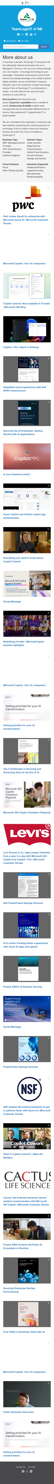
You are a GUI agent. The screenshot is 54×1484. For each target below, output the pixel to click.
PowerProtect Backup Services (20, 1067)
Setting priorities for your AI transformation (19, 727)
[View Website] (31, 34)
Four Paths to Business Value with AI (24, 1331)
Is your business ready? (16, 474)
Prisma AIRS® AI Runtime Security (22, 986)
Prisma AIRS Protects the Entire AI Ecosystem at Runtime (22, 1246)
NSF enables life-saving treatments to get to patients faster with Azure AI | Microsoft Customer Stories (26, 1110)
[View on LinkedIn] (26, 34)
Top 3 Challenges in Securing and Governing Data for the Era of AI (22, 770)
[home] (27, 17)
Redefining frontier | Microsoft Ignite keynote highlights (23, 643)
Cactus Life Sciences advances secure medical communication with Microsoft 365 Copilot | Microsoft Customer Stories (26, 1201)
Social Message (12, 601)
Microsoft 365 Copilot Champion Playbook (27, 812)
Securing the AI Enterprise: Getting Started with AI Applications (23, 432)
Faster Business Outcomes (18, 1412)
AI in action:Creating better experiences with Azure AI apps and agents (25, 944)
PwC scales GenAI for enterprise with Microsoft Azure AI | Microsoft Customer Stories (25, 220)
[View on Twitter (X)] (22, 34)
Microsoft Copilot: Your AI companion (24, 263)
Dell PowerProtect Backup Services (23, 903)
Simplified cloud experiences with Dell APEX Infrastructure (24, 388)
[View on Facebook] (18, 34)
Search (44, 46)
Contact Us (20, 1467)
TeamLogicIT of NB (27, 28)
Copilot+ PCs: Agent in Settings (21, 347)
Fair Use (31, 1467)
